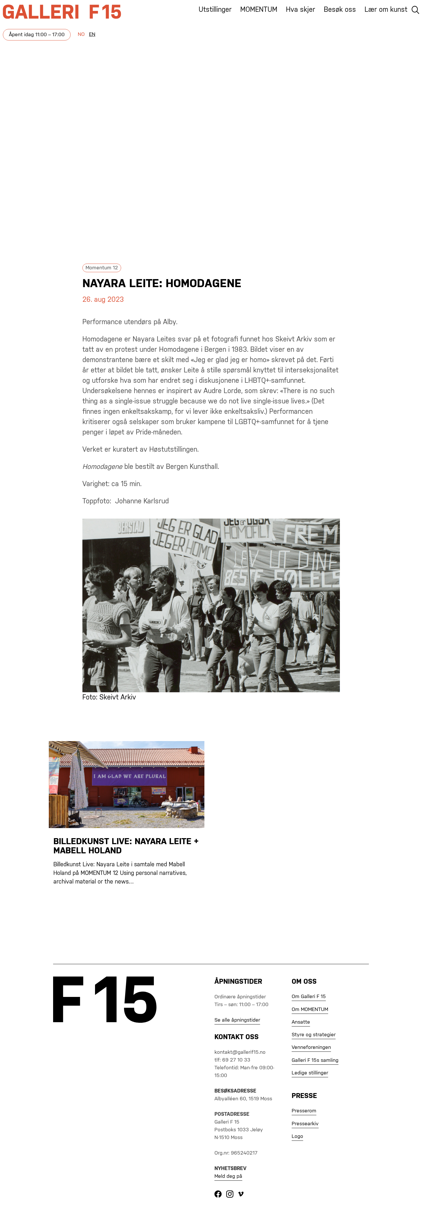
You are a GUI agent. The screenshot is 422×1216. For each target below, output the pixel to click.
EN (92, 34)
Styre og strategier (314, 1034)
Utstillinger (215, 9)
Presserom (304, 1110)
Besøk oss (340, 9)
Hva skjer (300, 9)
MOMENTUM (258, 9)
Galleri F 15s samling (315, 1060)
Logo (297, 1136)
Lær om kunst (386, 9)
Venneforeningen (311, 1047)
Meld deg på (228, 1176)
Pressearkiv (305, 1123)
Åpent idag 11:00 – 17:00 (37, 34)
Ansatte (301, 1022)
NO (81, 34)
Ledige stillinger (310, 1073)
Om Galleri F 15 (309, 996)
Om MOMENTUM (310, 1009)
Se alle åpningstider (237, 1020)
